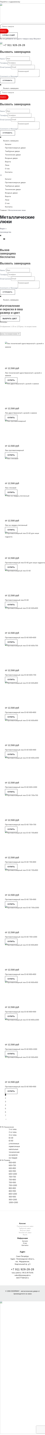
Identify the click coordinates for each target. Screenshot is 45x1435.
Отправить (7, 80)
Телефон (4, 63)
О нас (7, 169)
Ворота (8, 162)
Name (3, 59)
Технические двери (13, 155)
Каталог (8, 144)
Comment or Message (9, 76)
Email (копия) (5, 67)
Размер (7, 1160)
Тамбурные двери (12, 151)
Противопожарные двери (15, 148)
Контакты (8, 172)
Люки (7, 165)
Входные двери (11, 158)
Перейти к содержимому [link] (10, 2)
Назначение (9, 1127)
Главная (3, 210)
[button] (22, 175)
